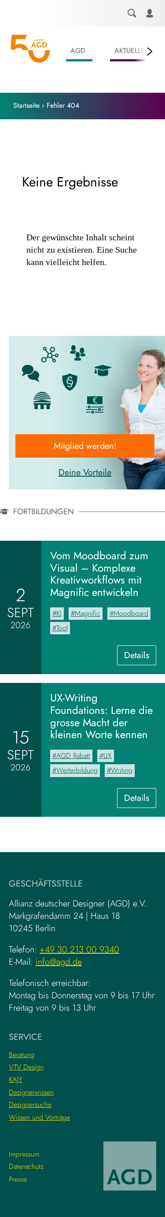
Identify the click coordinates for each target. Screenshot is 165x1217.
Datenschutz (26, 1166)
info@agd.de (59, 961)
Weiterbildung (77, 770)
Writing (121, 770)
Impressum (24, 1154)
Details (140, 656)
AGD (77, 50)
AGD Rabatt (73, 756)
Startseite (26, 105)
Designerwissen (31, 1092)
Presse (18, 1179)
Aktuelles (131, 50)
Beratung (21, 1055)
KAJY (15, 1079)
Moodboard (131, 613)
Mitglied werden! (85, 446)
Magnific (87, 613)
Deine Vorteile (85, 472)
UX (107, 756)
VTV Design (26, 1067)
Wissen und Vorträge (39, 1117)
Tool (62, 628)
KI (59, 613)
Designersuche (30, 1104)
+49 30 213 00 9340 (79, 949)
